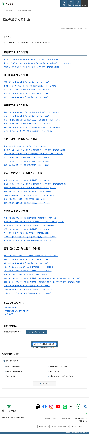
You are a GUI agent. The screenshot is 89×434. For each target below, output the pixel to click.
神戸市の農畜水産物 (13, 366)
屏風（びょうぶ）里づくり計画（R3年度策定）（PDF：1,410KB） (27, 165)
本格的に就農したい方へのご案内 (61, 376)
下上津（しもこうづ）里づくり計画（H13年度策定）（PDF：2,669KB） (29, 225)
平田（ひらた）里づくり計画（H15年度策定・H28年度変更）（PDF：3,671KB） (32, 127)
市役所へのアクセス (51, 418)
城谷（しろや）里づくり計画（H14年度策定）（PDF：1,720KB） (27, 116)
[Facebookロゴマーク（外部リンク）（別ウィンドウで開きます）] (44, 407)
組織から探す (66, 418)
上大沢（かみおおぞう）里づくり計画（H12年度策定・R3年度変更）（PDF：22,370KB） (35, 184)
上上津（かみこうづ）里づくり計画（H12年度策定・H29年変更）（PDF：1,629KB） (34, 222)
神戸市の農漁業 (17, 10)
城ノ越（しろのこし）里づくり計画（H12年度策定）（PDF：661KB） (28, 131)
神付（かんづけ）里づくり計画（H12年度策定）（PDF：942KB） (27, 180)
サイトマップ (42, 427)
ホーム (3, 10)
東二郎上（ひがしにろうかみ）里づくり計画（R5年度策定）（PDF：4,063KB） (32, 59)
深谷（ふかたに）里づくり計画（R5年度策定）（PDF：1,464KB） (27, 157)
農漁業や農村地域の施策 (15, 371)
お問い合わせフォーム (37, 332)
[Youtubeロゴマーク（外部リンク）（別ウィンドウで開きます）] (58, 406)
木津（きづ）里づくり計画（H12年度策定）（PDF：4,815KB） (26, 274)
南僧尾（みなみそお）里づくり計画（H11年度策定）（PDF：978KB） (28, 289)
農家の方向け (54, 371)
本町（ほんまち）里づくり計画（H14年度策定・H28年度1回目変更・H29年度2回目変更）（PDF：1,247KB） (42, 282)
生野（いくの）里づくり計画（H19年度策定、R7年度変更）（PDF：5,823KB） (32, 112)
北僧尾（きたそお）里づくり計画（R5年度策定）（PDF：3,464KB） (28, 293)
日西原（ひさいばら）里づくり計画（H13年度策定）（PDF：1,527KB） (29, 195)
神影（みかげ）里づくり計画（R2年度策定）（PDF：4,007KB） (26, 263)
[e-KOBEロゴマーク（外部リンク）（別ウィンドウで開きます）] (85, 407)
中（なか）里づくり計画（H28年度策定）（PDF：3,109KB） (25, 146)
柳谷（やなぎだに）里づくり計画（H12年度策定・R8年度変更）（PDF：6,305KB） (33, 154)
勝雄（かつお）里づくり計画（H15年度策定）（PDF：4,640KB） (27, 286)
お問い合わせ (83, 421)
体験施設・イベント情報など (60, 366)
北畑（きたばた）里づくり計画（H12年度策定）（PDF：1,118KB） (27, 270)
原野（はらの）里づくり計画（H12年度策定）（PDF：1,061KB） (27, 82)
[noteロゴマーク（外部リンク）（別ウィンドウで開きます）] (72, 407)
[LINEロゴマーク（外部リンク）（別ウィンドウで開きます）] (65, 407)
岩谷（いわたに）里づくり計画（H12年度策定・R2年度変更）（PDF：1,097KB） (32, 218)
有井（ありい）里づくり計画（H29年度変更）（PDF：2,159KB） (27, 233)
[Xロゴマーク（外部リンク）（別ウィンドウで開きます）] (38, 406)
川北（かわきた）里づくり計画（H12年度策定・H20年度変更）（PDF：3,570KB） (33, 120)
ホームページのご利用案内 (58, 427)
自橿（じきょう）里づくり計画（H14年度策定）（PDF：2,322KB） (27, 123)
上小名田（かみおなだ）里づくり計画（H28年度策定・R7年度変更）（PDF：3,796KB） (35, 150)
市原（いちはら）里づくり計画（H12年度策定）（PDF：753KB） (27, 203)
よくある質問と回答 (81, 418)
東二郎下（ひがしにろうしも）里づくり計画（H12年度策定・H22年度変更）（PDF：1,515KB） (38, 63)
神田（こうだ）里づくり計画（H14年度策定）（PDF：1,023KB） (27, 259)
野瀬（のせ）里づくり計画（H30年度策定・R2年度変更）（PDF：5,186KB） (31, 256)
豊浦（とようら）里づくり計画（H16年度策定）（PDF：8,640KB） (27, 229)
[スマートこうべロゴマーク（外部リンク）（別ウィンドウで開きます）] (78, 406)
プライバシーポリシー (78, 427)
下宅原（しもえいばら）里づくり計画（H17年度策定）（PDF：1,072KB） (30, 240)
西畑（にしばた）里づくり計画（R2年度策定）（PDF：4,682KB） (27, 161)
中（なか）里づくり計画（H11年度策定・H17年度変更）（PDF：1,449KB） (30, 86)
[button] (63, 3)
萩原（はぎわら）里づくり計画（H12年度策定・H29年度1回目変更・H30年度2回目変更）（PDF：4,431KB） (42, 278)
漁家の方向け (11, 376)
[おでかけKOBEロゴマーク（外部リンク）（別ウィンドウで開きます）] (85, 412)
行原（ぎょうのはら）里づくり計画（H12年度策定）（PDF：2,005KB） (29, 267)
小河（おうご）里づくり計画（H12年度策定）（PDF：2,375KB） (27, 93)
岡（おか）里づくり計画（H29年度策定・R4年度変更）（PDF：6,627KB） (30, 237)
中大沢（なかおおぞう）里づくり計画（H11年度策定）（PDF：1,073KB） (30, 188)
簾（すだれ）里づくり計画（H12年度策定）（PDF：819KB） (25, 199)
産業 (7, 10)
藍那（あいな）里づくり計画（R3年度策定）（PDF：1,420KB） (26, 97)
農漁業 (10, 10)
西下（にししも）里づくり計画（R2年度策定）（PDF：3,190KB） (27, 89)
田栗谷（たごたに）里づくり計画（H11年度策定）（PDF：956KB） (28, 191)
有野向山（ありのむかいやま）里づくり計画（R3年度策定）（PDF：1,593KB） (32, 67)
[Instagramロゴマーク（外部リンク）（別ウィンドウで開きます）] (51, 407)
